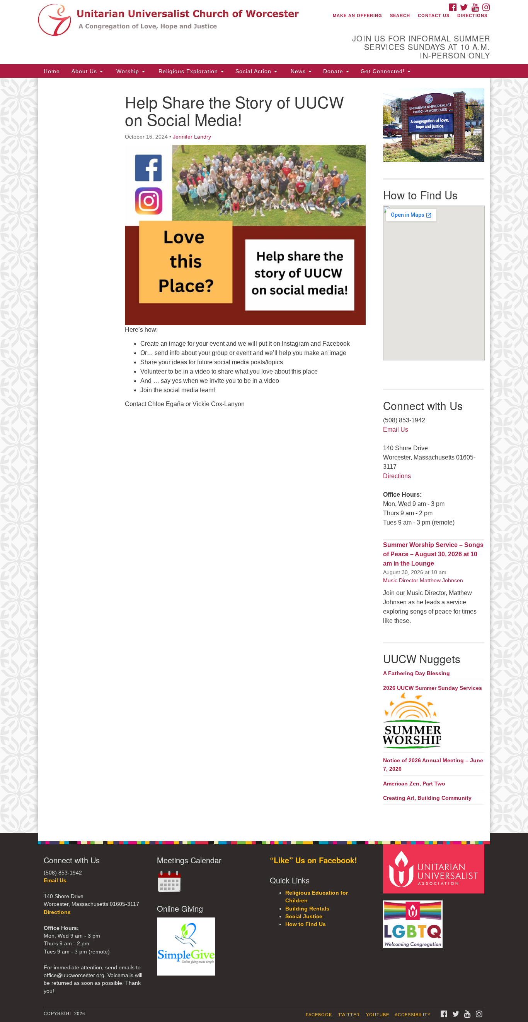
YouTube (377, 1014)
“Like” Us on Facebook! (313, 860)
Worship (127, 71)
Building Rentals (307, 909)
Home (52, 71)
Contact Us (434, 15)
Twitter (349, 1014)
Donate (334, 71)
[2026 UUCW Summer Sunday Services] (434, 721)
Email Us (395, 429)
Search (400, 15)
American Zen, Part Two (414, 783)
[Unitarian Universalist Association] (435, 868)
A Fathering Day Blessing (416, 673)
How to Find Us (305, 924)
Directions (472, 15)
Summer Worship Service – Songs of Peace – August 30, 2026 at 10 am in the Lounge (433, 554)
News (298, 71)
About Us (85, 71)
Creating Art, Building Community (427, 798)
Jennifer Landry (192, 137)
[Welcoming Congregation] (414, 920)
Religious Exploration (188, 71)
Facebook (319, 1014)
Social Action (254, 71)
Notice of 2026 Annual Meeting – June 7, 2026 (433, 764)
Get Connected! (384, 71)
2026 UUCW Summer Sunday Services (432, 688)
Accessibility (413, 1014)
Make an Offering (357, 15)
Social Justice (303, 916)
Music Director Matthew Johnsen (423, 580)
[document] (264, 455)
